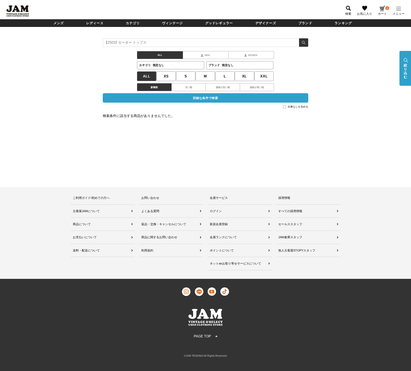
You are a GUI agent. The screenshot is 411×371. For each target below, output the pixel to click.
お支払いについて (85, 237)
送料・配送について (86, 250)
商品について (82, 224)
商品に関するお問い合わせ (159, 237)
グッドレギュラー (219, 23)
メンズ (59, 23)
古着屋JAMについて (86, 211)
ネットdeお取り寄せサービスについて (235, 263)
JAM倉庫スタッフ (290, 237)
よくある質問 (150, 211)
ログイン (216, 211)
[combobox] (205, 42)
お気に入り (364, 13)
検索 (303, 42)
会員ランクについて (223, 237)
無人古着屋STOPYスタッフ (296, 250)
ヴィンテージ (172, 23)
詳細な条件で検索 (205, 98)
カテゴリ (133, 23)
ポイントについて (222, 250)
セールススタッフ (290, 224)
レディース (95, 23)
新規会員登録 (219, 224)
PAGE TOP (202, 336)
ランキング (343, 23)
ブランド (305, 23)
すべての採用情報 (290, 211)
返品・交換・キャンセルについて (163, 224)
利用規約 (147, 250)
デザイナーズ (265, 23)
